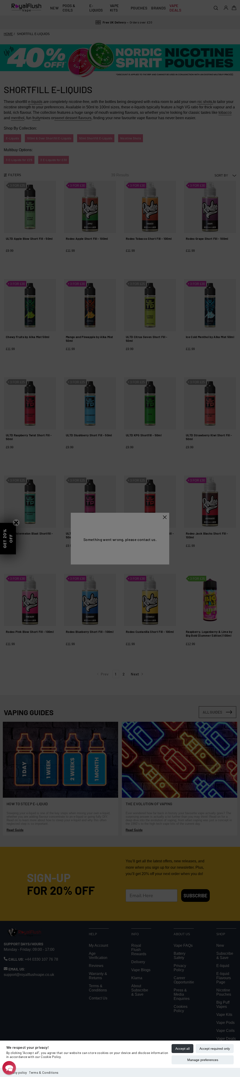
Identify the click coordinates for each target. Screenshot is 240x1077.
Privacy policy (16, 1072)
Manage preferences (202, 1060)
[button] (9, 1068)
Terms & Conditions (43, 1072)
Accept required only (214, 1048)
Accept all (182, 1048)
